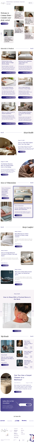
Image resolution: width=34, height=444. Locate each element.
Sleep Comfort (28, 18)
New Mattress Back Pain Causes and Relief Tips (19, 31)
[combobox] (31, 3)
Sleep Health (17, 28)
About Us (22, 430)
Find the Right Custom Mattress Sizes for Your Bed (29, 37)
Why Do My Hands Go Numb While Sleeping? (28, 352)
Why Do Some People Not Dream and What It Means (7, 359)
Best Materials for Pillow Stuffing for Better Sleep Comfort (21, 235)
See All (31, 48)
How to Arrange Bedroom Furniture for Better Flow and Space (9, 254)
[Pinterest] (19, 440)
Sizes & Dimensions (18, 12)
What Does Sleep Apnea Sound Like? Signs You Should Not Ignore (23, 273)
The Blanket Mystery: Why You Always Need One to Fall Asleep (7, 166)
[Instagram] (19, 439)
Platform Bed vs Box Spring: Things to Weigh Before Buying (8, 63)
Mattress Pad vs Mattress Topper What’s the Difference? (25, 63)
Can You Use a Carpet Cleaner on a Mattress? (23, 378)
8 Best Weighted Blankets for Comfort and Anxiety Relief (25, 113)
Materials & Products (8, 37)
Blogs (22, 432)
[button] (1, 311)
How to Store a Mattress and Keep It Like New (9, 40)
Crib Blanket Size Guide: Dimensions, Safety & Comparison (5, 192)
